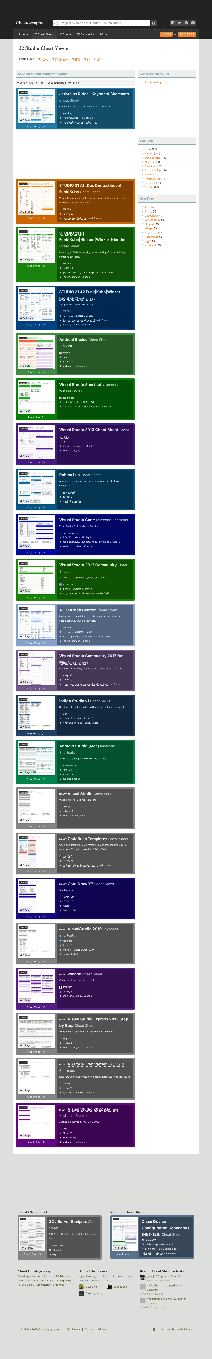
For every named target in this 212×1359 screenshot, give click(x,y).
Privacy (102, 1329)
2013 (80, 450)
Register (187, 34)
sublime (74, 815)
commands (151, 1248)
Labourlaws (151, 215)
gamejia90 (153, 1276)
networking (147, 1253)
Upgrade (150, 224)
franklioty (67, 113)
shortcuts (68, 406)
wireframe (68, 722)
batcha (66, 352)
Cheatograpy (152, 219)
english (66, 636)
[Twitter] (179, 23)
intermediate (164, 1248)
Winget (149, 228)
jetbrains (78, 122)
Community (87, 34)
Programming (153, 170)
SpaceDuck (120, 1286)
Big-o (148, 240)
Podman (150, 207)
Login (166, 34)
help (86, 218)
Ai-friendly (151, 245)
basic (69, 865)
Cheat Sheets (45, 34)
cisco (175, 1248)
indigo (87, 722)
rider (94, 122)
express (88, 1047)
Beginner (150, 183)
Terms (88, 1329)
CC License (73, 1329)
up (65, 218)
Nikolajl (66, 806)
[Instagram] (193, 23)
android (66, 361)
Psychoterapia (153, 232)
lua (71, 501)
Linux (148, 149)
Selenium (150, 166)
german (66, 272)
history (59, 1284)
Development (153, 157)
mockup (78, 722)
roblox (77, 501)
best (97, 272)
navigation (86, 406)
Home (24, 34)
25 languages (63, 1280)
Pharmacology (153, 178)
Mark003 (67, 856)
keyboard (85, 541)
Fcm (99, 58)
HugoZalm (68, 1038)
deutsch (76, 272)
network (159, 1253)
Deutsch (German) (80, 277)
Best (77, 58)
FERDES (67, 209)
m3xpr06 (67, 675)
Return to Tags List (156, 82)
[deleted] (67, 940)
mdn (65, 713)
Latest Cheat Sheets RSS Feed (173, 1329)
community (89, 684)
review (71, 218)
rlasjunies (67, 987)
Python (149, 153)
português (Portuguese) (75, 366)
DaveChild (92, 1286)
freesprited (58, 1245)
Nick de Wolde (70, 533)
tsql (54, 1254)
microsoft (89, 1092)
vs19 (91, 949)
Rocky (148, 211)
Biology (149, 174)
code (65, 541)
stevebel (67, 1083)
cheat (102, 541)
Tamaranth (150, 1239)
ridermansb (68, 397)
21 (88, 58)
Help (106, 34)
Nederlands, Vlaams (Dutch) (77, 546)
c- (64, 865)
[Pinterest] (186, 23)
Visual (44, 58)
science (46, 1284)
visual (70, 122)
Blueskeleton (69, 765)
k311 (65, 441)
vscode (88, 996)
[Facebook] (173, 23)
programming (70, 593)
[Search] (154, 23)
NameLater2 (69, 492)
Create (66, 34)
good (83, 320)
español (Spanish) (72, 778)
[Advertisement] (106, 8)
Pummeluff (68, 896)
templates (85, 865)
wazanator (68, 584)
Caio (65, 1128)
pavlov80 (152, 1285)
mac (72, 684)
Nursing (149, 162)
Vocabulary (61, 58)
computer (90, 593)
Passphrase (151, 236)
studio (87, 122)
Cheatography (26, 1276)
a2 (94, 320)
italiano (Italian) (70, 954)
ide (64, 122)
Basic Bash (176, 1276)
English (66, 277)
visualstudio (102, 684)
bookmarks (107, 406)
